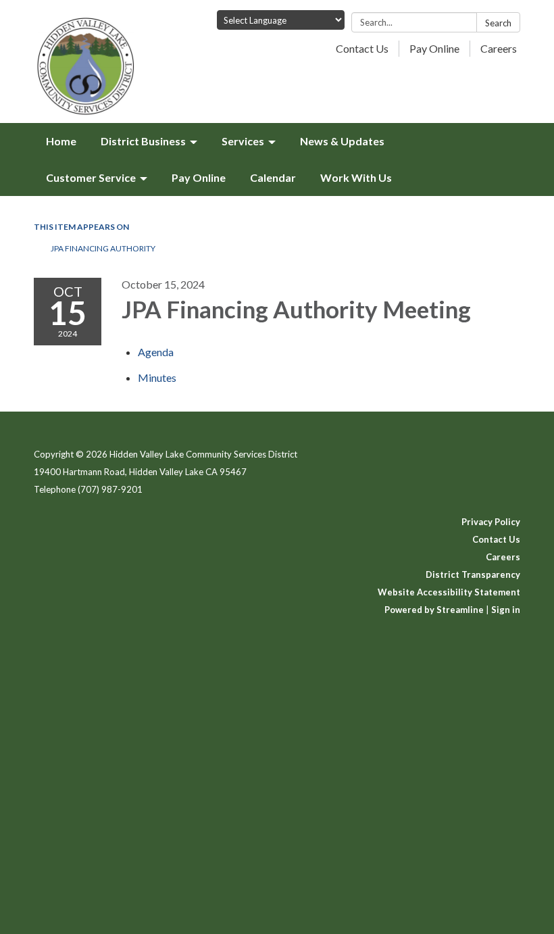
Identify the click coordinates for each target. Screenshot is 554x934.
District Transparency (473, 574)
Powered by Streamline (434, 609)
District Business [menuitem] (143, 140)
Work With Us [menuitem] (356, 177)
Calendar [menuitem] (273, 177)
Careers (498, 48)
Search (498, 23)
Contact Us (362, 48)
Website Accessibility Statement (449, 592)
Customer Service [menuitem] (91, 177)
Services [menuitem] (243, 140)
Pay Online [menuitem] (199, 177)
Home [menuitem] (61, 140)
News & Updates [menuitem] (342, 140)
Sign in (505, 609)
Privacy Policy (490, 521)
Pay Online (434, 48)
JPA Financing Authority (103, 248)
